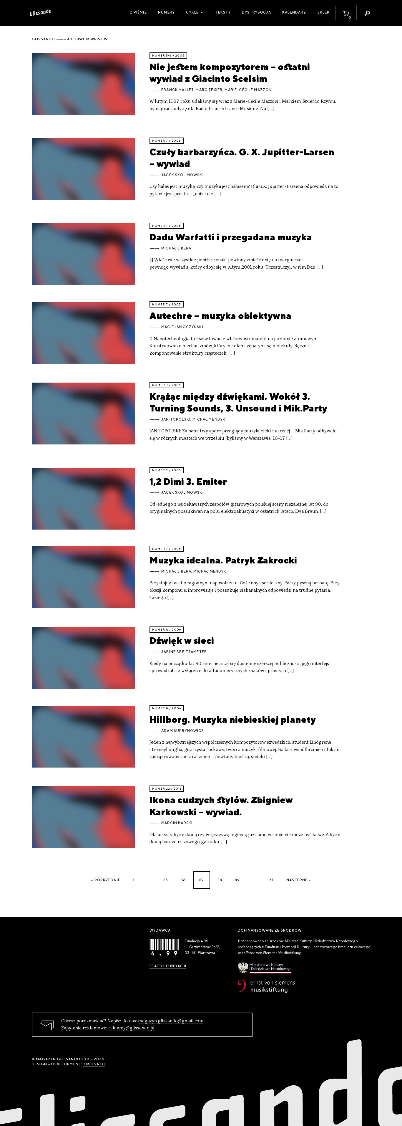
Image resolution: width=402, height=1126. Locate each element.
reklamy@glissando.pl (131, 1028)
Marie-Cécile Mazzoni (249, 90)
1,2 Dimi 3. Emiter (188, 481)
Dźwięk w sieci (181, 640)
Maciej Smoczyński (182, 327)
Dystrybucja (256, 12)
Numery (166, 12)
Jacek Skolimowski (182, 175)
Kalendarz (294, 12)
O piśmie (138, 12)
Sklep (324, 12)
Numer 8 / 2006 (166, 629)
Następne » (298, 880)
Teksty (223, 12)
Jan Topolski (175, 419)
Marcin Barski (176, 823)
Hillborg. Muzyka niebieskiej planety (232, 719)
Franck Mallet (177, 90)
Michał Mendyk (208, 419)
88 (219, 880)
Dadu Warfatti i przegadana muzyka (230, 237)
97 (271, 880)
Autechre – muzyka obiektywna (220, 315)
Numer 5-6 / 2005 (168, 55)
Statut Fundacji (167, 966)
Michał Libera (176, 248)
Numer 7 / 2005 (166, 140)
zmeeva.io (94, 1064)
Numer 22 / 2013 (166, 788)
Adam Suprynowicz (182, 731)
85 (165, 880)
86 (183, 880)
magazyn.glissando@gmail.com (170, 1021)
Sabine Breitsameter (184, 652)
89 (237, 880)
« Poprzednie (105, 880)
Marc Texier (209, 90)
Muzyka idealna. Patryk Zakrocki (223, 560)
